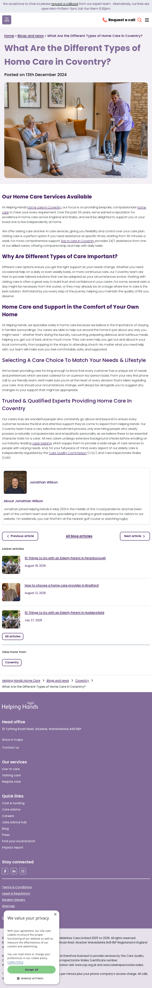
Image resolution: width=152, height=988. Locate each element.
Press (6, 835)
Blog (5, 828)
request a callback (64, 4)
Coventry (82, 680)
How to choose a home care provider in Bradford (62, 585)
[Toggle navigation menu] (147, 20)
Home (9, 35)
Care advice (11, 809)
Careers (8, 816)
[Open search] (140, 20)
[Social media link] (5, 871)
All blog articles (79, 536)
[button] (31, 978)
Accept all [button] (31, 969)
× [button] (55, 914)
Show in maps (12, 740)
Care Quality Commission (68, 453)
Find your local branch (18, 841)
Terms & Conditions (17, 887)
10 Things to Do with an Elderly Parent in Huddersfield (64, 612)
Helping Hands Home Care (21, 680)
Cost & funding (13, 803)
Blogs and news (31, 35)
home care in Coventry (44, 207)
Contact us (10, 747)
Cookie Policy (15, 962)
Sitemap (8, 906)
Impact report (12, 847)
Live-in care (11, 769)
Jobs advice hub (14, 822)
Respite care (11, 781)
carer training (42, 443)
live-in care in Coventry (78, 241)
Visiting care (11, 775)
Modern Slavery (13, 900)
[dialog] (31, 947)
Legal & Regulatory (16, 893)
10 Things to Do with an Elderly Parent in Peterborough (65, 558)
